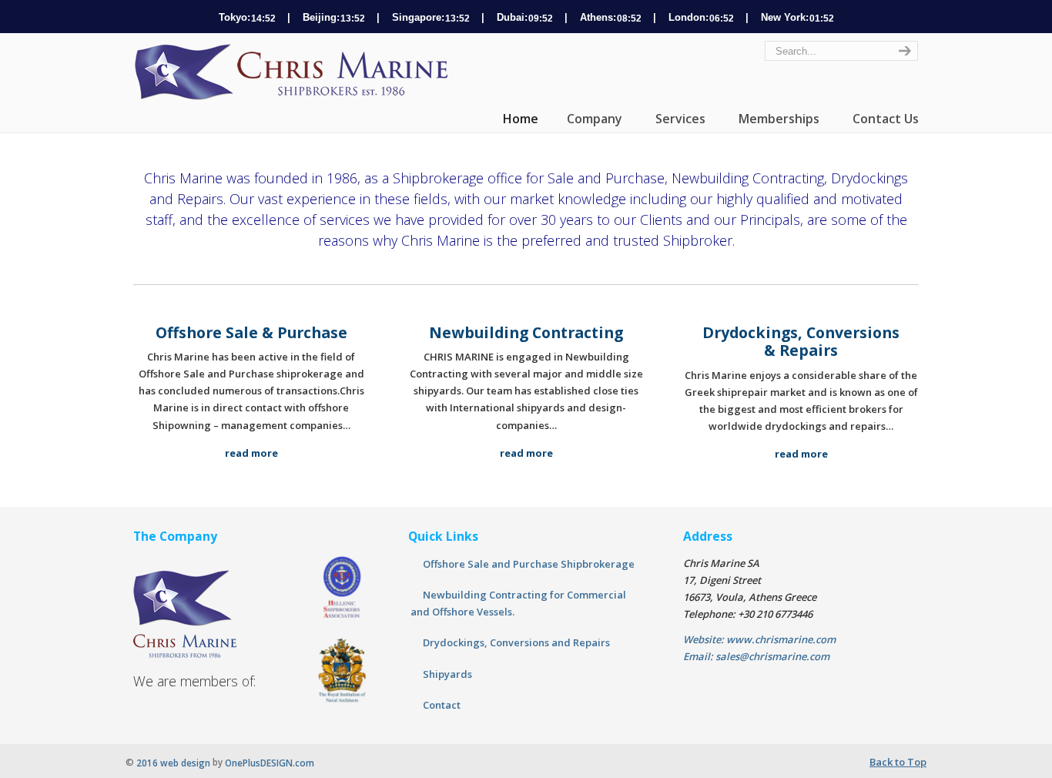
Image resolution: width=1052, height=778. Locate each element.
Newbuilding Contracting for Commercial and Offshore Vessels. (518, 603)
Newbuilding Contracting (526, 332)
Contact (442, 705)
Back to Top (897, 762)
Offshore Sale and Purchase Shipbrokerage (529, 564)
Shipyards (447, 674)
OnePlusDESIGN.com (269, 762)
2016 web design (173, 762)
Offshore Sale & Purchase (251, 332)
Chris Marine (295, 72)
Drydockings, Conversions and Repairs (516, 642)
